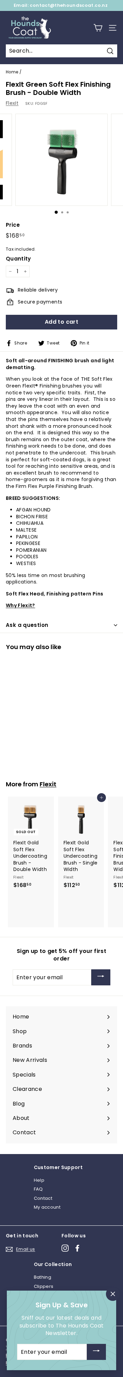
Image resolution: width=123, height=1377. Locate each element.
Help (39, 1180)
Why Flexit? (20, 605)
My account (47, 1207)
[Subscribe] (100, 977)
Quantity (18, 258)
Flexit (48, 784)
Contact (43, 1198)
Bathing (42, 1277)
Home (12, 72)
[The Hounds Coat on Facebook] (77, 1248)
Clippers (44, 1286)
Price (13, 224)
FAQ (38, 1189)
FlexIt (12, 103)
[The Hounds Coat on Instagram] (65, 1248)
